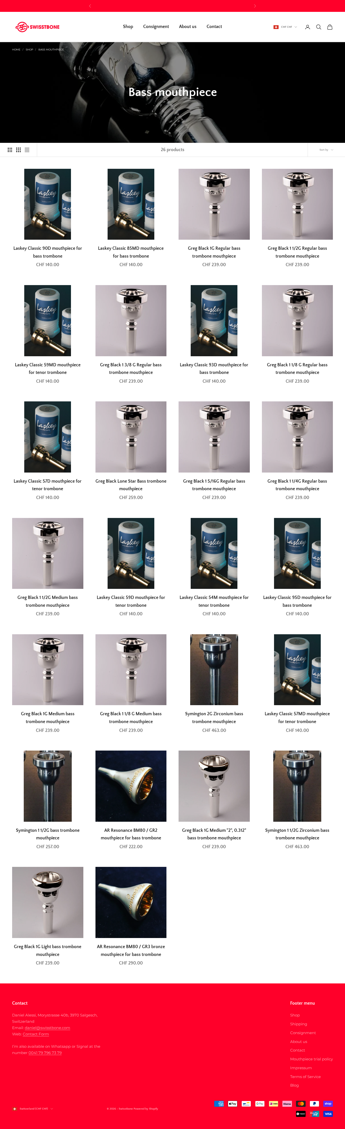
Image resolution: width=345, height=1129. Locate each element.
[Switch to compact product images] (27, 150)
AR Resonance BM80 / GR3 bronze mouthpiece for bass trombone (131, 950)
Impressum (301, 1067)
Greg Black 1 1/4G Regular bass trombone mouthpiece (297, 485)
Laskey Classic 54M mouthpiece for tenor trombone (214, 601)
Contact (214, 27)
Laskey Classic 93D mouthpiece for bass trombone (214, 369)
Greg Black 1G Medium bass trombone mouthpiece (48, 717)
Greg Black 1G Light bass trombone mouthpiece (47, 950)
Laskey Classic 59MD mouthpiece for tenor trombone (48, 369)
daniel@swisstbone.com (47, 1027)
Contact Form (36, 1034)
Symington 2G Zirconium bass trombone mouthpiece (214, 717)
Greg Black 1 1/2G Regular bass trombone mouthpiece (297, 252)
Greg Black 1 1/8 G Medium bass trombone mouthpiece (131, 717)
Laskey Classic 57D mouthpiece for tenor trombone (48, 485)
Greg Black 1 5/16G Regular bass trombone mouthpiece (214, 485)
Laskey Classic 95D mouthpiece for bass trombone (297, 601)
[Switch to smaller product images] (18, 150)
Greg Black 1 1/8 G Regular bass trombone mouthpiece (297, 369)
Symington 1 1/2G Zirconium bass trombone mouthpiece (297, 834)
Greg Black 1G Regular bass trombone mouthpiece (214, 252)
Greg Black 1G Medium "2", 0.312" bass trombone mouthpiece (214, 834)
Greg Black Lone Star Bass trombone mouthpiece (130, 485)
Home (16, 49)
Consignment (156, 27)
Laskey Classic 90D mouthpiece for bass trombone (47, 252)
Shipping (298, 1024)
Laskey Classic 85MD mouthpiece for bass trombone (131, 252)
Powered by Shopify (146, 1108)
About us (187, 27)
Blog (294, 1085)
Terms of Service (305, 1076)
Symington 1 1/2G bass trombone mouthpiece (48, 834)
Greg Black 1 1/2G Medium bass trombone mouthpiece (47, 601)
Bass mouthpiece (51, 49)
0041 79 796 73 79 (45, 1052)
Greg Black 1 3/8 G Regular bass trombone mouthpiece (131, 369)
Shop (128, 27)
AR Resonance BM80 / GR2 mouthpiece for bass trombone (131, 834)
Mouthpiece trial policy (311, 1059)
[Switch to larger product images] (10, 150)
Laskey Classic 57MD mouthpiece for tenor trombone (297, 717)
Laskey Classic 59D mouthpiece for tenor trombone (131, 601)
